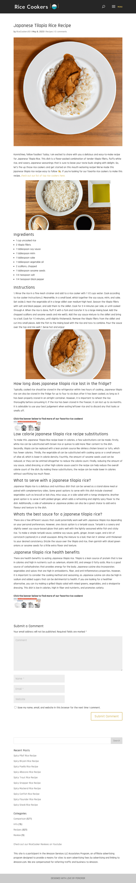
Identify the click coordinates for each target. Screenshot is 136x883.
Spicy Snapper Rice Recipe (27, 783)
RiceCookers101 (23, 31)
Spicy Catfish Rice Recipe (26, 794)
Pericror (80, 878)
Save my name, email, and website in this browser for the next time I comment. (59, 707)
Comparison (20, 818)
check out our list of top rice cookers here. (43, 175)
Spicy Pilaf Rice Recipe (25, 755)
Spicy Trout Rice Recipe (26, 777)
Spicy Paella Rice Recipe (26, 766)
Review (17, 835)
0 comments (61, 31)
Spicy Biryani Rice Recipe (26, 761)
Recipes (49, 31)
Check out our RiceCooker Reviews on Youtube (38, 844)
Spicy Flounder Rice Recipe (27, 799)
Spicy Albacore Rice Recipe (27, 772)
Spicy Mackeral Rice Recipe (27, 788)
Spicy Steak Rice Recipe (26, 804)
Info (16, 824)
